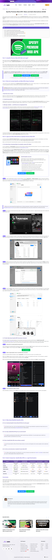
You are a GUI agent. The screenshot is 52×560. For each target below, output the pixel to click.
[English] (43, 8)
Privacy (42, 548)
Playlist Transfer (23, 551)
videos (33, 162)
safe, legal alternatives (19, 427)
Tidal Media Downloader (24, 548)
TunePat (36, 452)
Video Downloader (33, 549)
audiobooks (26, 163)
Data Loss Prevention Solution (35, 551)
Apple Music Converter (34, 545)
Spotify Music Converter (24, 545)
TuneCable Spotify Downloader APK (8, 341)
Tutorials (42, 545)
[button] (48, 517)
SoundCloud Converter (24, 549)
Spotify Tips (25, 14)
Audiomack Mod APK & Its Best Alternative (42, 530)
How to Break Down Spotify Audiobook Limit (24, 530)
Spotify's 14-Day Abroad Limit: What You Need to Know (9, 530)
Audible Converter (33, 548)
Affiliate (47, 545)
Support (47, 548)
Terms (42, 549)
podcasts (23, 163)
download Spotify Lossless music (16, 179)
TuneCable (40, 452)
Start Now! (40, 1)
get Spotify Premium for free (8, 207)
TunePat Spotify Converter (24, 147)
